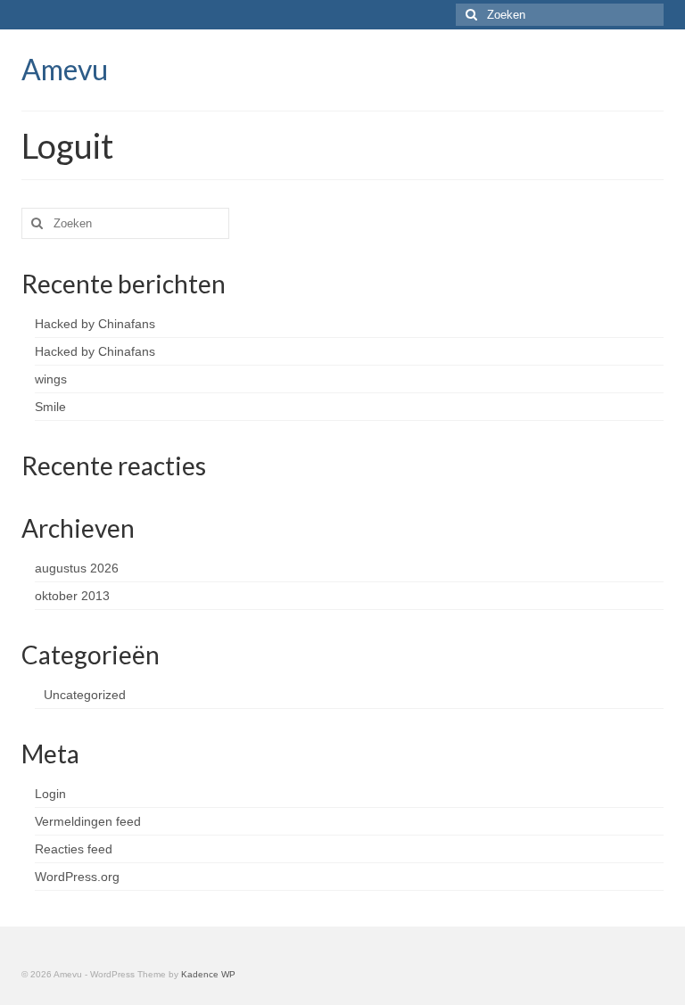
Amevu (64, 69)
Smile (50, 407)
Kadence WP (208, 974)
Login (50, 794)
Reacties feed (73, 849)
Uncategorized (85, 695)
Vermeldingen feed (88, 821)
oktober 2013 (72, 596)
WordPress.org (77, 876)
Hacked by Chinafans (95, 324)
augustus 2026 (77, 568)
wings (51, 379)
